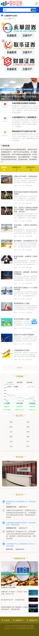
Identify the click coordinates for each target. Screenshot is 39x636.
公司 (11, 432)
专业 (11, 446)
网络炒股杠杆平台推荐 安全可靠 (24, 131)
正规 (28, 432)
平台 (11, 441)
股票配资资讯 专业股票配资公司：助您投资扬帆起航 (18, 97)
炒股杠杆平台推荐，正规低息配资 (25, 176)
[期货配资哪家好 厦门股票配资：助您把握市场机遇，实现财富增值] (33, 608)
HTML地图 (30, 626)
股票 (11, 436)
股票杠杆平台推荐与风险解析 (24, 334)
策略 (28, 436)
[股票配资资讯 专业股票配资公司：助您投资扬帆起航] (19, 89)
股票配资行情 (33, 620)
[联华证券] (11, 3)
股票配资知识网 (23, 628)
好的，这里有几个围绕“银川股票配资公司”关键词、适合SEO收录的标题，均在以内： (26, 209)
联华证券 (7, 620)
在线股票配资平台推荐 (22, 350)
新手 (28, 446)
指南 (11, 422)
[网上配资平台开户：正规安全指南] (33, 600)
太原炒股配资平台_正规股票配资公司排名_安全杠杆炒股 (21, 545)
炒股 (28, 427)
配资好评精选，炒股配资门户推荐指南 (25, 257)
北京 (28, 422)
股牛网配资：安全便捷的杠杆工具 (25, 241)
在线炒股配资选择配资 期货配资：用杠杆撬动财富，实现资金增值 (21, 524)
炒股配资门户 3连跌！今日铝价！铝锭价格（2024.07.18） (14, 592)
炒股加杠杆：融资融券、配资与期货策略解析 (25, 273)
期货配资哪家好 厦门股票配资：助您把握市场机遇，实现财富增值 (14, 608)
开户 (28, 441)
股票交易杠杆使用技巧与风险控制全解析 (25, 193)
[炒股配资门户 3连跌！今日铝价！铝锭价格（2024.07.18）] (33, 592)
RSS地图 (23, 626)
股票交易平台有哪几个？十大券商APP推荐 (25, 288)
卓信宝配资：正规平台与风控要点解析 (25, 226)
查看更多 (19, 368)
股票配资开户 (19, 620)
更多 (34, 15)
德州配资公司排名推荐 (8, 587)
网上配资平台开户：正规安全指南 (12, 600)
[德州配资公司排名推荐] (19, 573)
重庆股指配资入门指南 (22, 303)
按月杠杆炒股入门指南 (22, 319)
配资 (11, 427)
